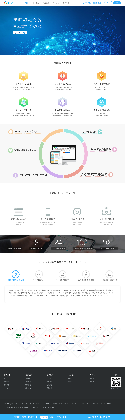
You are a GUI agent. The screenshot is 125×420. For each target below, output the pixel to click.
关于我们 (56, 3)
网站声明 (49, 388)
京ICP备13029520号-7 (107, 404)
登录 (108, 3)
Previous (7, 29)
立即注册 (44, 417)
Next (117, 29)
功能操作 (6, 382)
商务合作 (49, 382)
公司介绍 (49, 378)
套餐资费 (6, 385)
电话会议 (35, 3)
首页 (27, 3)
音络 (69, 378)
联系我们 (49, 385)
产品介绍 (6, 378)
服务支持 (6, 388)
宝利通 (70, 382)
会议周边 (66, 3)
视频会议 (46, 3)
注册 (117, 3)
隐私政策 (51, 407)
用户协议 (45, 407)
